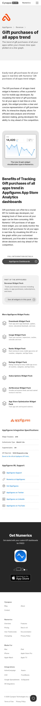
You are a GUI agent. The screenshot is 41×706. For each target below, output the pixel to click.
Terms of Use (9, 701)
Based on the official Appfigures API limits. (15, 456)
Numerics (26, 3)
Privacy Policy (21, 701)
